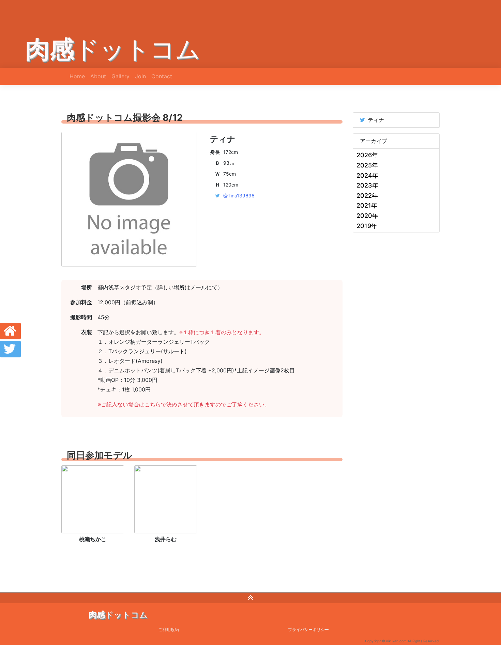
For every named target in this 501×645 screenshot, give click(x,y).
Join (140, 76)
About (98, 76)
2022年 (367, 195)
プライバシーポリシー (308, 629)
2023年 (367, 185)
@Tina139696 (239, 195)
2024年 (367, 175)
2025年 (367, 165)
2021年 (366, 205)
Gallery (120, 76)
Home (77, 76)
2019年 (366, 225)
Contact (161, 76)
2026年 (367, 155)
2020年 (367, 215)
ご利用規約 (168, 629)
